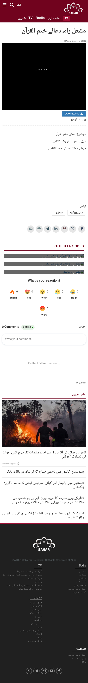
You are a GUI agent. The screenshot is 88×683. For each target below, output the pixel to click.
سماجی (82, 574)
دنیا (39, 627)
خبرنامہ (37, 609)
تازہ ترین (36, 602)
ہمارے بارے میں (77, 588)
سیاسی (82, 578)
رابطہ (38, 581)
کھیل (39, 634)
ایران (38, 616)
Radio (40, 18)
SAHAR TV (44, 545)
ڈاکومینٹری (35, 641)
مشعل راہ (58, 213)
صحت (40, 637)
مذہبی (82, 571)
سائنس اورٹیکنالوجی (29, 630)
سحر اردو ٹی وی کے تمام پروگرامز (22, 574)
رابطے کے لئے (78, 658)
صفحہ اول (54, 18)
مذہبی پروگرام (76, 213)
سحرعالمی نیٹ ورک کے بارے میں (24, 585)
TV (30, 18)
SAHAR (74, 9)
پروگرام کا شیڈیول (30, 588)
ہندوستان (36, 623)
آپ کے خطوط (79, 592)
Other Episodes (69, 246)
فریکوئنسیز (35, 578)
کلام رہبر (36, 606)
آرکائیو (81, 581)
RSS (83, 662)
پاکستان (37, 620)
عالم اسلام (36, 613)
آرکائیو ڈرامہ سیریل (29, 571)
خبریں (22, 18)
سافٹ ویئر (80, 585)
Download (72, 114)
